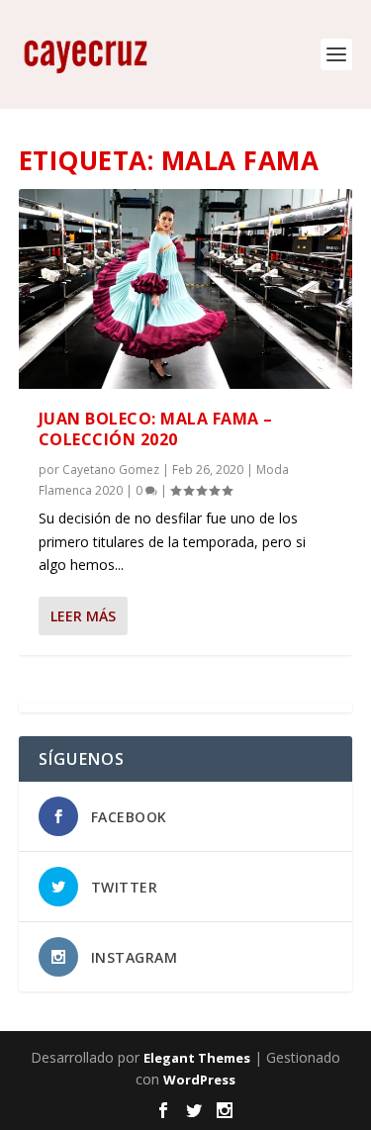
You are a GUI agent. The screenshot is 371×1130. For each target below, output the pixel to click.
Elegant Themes (196, 1058)
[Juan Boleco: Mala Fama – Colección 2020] (186, 289)
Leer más (83, 616)
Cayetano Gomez (110, 469)
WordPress (199, 1079)
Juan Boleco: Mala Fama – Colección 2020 (156, 429)
